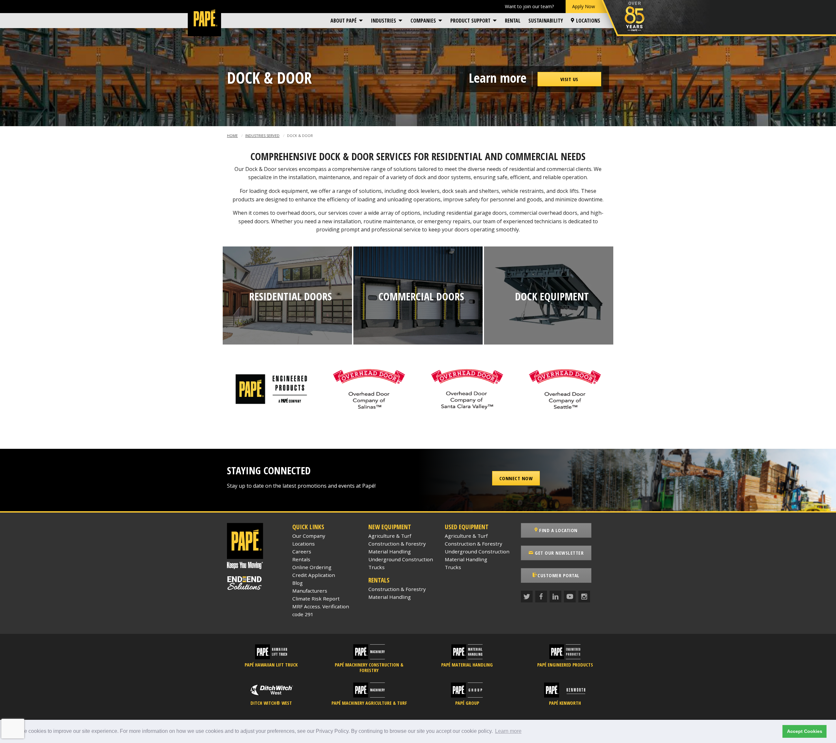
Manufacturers (309, 590)
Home (232, 135)
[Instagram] (584, 596)
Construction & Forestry (397, 543)
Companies (423, 20)
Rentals (301, 559)
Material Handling (389, 551)
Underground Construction (400, 559)
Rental (513, 20)
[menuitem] (347, 20)
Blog (297, 583)
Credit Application (313, 575)
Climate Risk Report (316, 598)
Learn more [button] (508, 731)
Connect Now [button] (516, 478)
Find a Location (558, 530)
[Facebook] (541, 596)
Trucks (376, 567)
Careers (301, 551)
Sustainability (545, 20)
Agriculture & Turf (389, 535)
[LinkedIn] (555, 596)
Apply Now (583, 6)
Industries (383, 20)
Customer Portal (559, 575)
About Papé (343, 20)
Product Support (470, 20)
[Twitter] (527, 596)
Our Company (308, 535)
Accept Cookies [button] (804, 731)
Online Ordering (311, 567)
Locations (588, 20)
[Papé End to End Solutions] (254, 583)
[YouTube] (570, 596)
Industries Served (262, 135)
